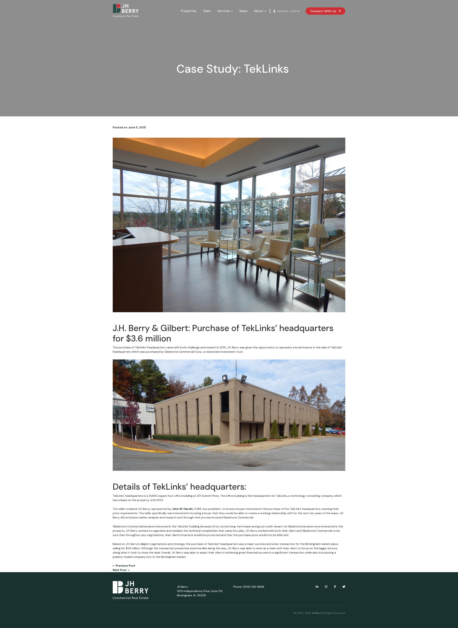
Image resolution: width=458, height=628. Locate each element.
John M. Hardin (182, 509)
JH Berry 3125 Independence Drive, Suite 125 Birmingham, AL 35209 (200, 591)
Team (207, 11)
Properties (188, 11)
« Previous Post (124, 565)
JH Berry (317, 613)
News (243, 11)
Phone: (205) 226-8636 (248, 587)
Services (223, 11)
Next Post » (121, 570)
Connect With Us (323, 11)
